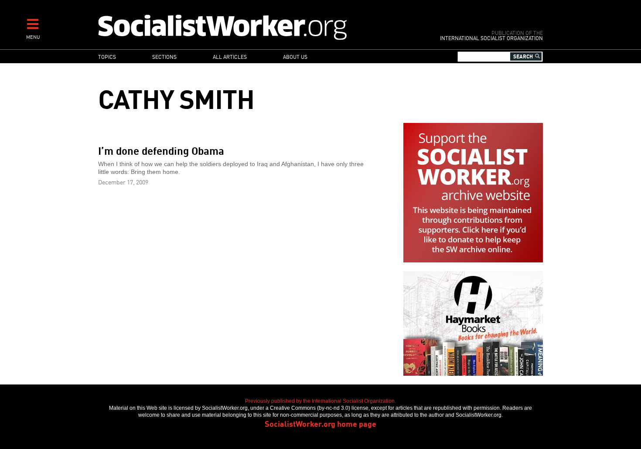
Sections (164, 56)
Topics (107, 56)
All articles (230, 56)
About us (295, 56)
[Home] (260, 27)
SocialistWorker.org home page (320, 423)
